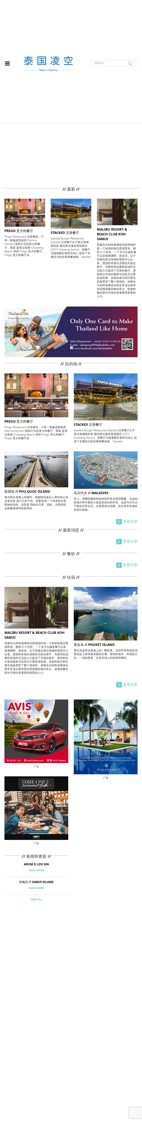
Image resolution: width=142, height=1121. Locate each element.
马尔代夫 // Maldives (91, 493)
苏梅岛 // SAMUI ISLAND (36, 882)
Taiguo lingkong (48, 64)
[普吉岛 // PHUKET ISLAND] (106, 613)
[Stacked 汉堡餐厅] (71, 213)
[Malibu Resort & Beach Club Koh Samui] (117, 212)
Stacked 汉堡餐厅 (65, 232)
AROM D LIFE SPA (36, 864)
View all (36, 899)
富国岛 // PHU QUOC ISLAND (27, 491)
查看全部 (130, 521)
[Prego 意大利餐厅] (24, 212)
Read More (36, 870)
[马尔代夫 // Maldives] (106, 470)
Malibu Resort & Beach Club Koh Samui (112, 234)
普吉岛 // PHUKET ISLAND (94, 644)
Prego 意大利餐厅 (18, 231)
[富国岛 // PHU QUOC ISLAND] (36, 469)
